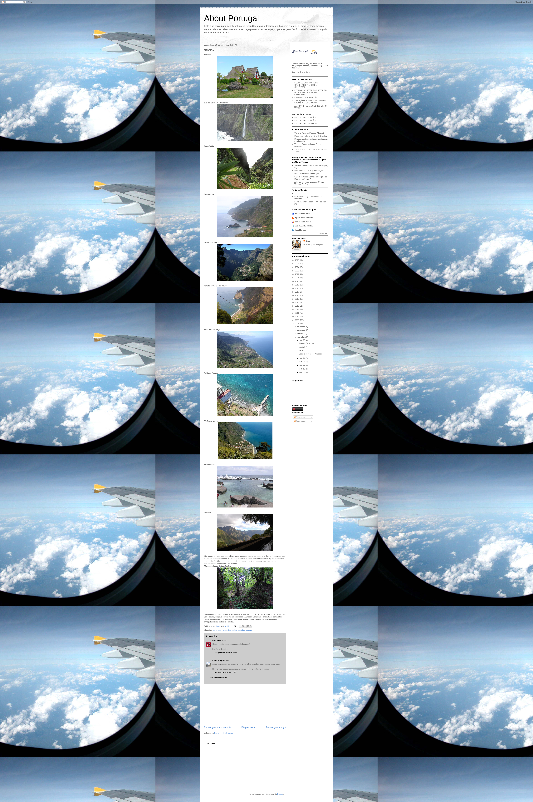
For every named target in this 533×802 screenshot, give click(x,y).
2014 (297, 302)
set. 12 (302, 369)
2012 (297, 310)
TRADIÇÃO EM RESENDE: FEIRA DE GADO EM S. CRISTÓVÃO (310, 102)
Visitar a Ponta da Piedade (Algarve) (309, 133)
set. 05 (302, 372)
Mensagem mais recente (217, 727)
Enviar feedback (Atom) (223, 733)
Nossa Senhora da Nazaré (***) (306, 174)
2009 (297, 320)
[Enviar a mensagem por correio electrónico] (235, 626)
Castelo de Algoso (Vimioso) (310, 354)
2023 (297, 271)
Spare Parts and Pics (304, 218)
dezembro (301, 327)
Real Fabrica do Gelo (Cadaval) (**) (308, 171)
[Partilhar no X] (245, 626)
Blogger (280, 794)
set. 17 (302, 365)
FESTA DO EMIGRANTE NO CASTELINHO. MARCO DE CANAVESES (306, 85)
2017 (297, 292)
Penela (301, 350)
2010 (297, 316)
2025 (297, 264)
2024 (297, 267)
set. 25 (302, 340)
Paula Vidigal (218, 660)
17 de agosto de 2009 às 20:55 (224, 652)
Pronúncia (216, 641)
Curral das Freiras (220, 630)
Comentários (301, 421)
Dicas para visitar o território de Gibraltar (310, 136)
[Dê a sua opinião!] (242, 626)
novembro (301, 330)
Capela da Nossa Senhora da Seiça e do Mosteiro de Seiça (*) (310, 178)
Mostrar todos (324, 233)
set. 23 (302, 362)
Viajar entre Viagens (303, 222)
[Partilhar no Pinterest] (250, 626)
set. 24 (302, 358)
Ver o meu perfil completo (313, 245)
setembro (301, 337)
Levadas (241, 630)
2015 (297, 299)
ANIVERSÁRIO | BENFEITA (305, 123)
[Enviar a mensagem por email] (240, 626)
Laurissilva (232, 630)
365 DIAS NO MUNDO (304, 226)
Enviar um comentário (218, 677)
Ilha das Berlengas (306, 343)
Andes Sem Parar (302, 214)
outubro (300, 334)
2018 (297, 288)
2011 (297, 313)
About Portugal (231, 18)
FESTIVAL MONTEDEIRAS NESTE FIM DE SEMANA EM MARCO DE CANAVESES (310, 92)
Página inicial (248, 727)
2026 (297, 260)
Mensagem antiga (276, 727)
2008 (297, 324)
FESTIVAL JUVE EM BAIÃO (306, 98)
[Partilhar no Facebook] (248, 626)
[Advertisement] (245, 704)
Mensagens (300, 417)
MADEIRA (303, 347)
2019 (297, 285)
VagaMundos (300, 230)
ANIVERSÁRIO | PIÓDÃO (304, 117)
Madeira (249, 630)
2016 (297, 295)
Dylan (308, 241)
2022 (297, 274)
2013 (297, 306)
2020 (297, 281)
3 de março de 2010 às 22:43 (224, 672)
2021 (297, 278)
